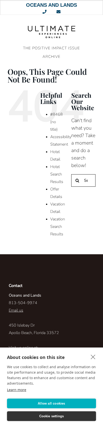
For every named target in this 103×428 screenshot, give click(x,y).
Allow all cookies (51, 403)
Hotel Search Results (56, 174)
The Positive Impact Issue (51, 48)
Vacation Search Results (57, 226)
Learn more (16, 389)
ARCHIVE (51, 56)
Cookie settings (51, 416)
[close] (93, 357)
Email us (16, 310)
